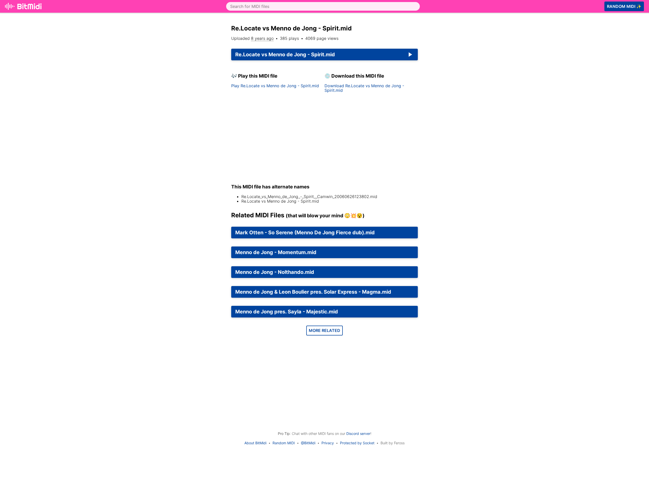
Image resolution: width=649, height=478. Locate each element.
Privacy (327, 443)
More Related (324, 330)
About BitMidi (255, 443)
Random (624, 6)
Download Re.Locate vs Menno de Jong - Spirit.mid (364, 88)
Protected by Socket (357, 443)
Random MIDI (284, 443)
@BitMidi (308, 443)
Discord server (358, 433)
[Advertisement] (468, 84)
